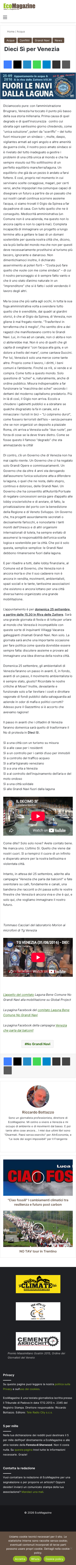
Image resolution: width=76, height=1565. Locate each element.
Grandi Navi (42, 40)
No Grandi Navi (38, 1044)
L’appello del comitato (18, 995)
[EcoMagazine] (19, 6)
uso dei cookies (30, 1389)
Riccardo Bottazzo (38, 1112)
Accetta (20, 1559)
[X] (38, 1145)
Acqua (21, 31)
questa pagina (23, 1449)
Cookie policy (54, 1559)
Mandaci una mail (32, 1491)
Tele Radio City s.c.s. (40, 1412)
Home (10, 31)
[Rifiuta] (71, 1548)
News (58, 40)
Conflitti (25, 40)
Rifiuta (35, 1559)
